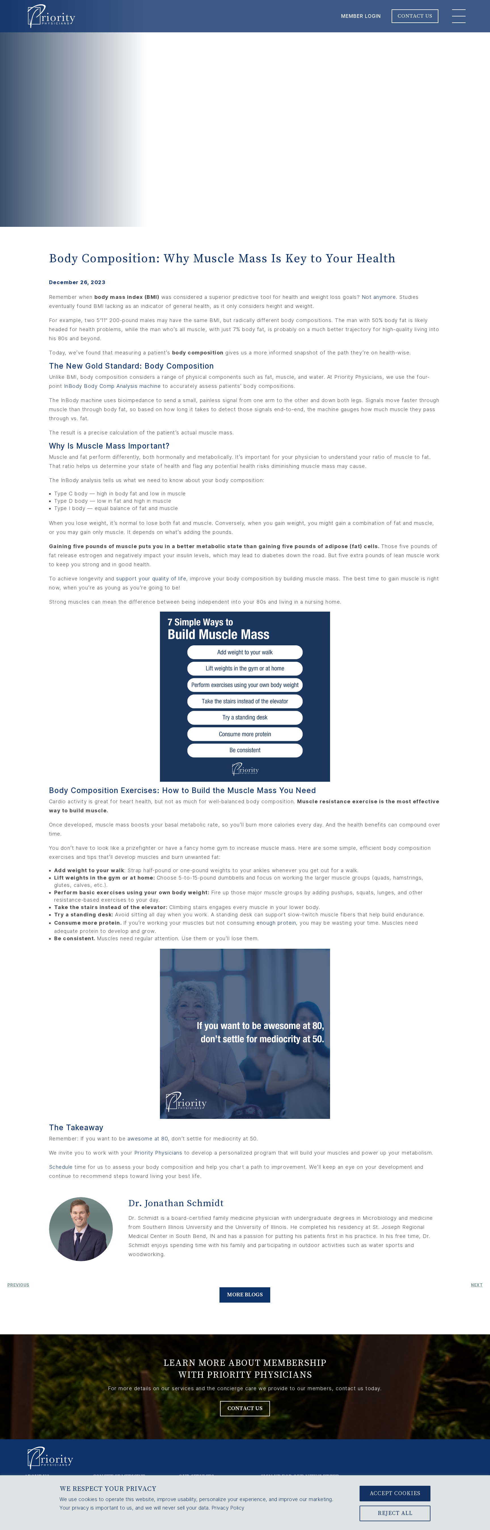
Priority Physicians (158, 1153)
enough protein (276, 923)
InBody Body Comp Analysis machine (112, 386)
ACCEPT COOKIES (395, 1493)
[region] (245, 1502)
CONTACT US (415, 16)
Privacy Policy (228, 1508)
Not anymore (379, 297)
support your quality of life (151, 579)
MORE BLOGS (245, 1294)
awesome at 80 (148, 1139)
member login (361, 16)
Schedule (61, 1167)
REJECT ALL (395, 1513)
